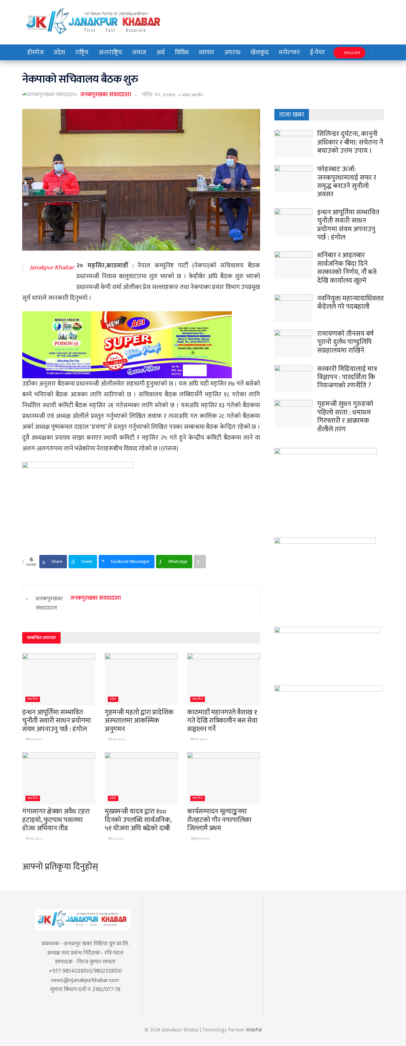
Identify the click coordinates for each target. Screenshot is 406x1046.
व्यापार (206, 52)
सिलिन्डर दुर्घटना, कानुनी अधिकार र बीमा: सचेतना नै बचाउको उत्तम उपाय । (350, 142)
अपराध (232, 52)
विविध (182, 52)
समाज (139, 52)
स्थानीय (197, 94)
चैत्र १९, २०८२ (198, 739)
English (351, 53)
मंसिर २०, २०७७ (158, 94)
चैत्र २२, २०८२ (33, 739)
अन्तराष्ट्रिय (110, 52)
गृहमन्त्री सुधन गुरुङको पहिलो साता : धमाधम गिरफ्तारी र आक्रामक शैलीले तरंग (345, 416)
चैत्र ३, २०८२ (115, 839)
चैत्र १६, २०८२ (34, 839)
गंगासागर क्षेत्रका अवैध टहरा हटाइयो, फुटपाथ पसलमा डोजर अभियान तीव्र (56, 820)
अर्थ (160, 52)
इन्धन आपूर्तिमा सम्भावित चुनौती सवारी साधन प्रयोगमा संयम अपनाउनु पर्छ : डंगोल (56, 720)
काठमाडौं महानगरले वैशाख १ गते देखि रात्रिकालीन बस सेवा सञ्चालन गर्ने (222, 720)
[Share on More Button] (200, 561)
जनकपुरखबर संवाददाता (105, 94)
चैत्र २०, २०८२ (116, 739)
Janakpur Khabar (52, 267)
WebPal (254, 1030)
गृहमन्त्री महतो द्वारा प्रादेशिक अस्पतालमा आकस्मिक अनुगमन (139, 720)
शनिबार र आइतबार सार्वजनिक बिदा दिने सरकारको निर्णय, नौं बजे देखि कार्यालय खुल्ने (347, 267)
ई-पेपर (317, 52)
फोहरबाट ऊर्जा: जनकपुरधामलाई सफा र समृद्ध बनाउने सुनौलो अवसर (346, 181)
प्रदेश (59, 52)
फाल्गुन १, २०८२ (200, 839)
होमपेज (35, 52)
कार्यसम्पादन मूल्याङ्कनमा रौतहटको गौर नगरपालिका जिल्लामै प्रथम (219, 820)
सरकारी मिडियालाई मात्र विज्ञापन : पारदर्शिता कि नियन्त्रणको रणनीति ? (347, 377)
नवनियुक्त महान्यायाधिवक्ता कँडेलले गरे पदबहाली (350, 303)
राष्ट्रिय (81, 52)
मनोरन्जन (289, 52)
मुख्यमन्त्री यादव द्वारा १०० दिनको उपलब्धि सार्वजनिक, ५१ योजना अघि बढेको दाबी (138, 820)
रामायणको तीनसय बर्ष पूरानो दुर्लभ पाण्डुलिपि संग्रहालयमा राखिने (345, 342)
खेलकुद (260, 52)
